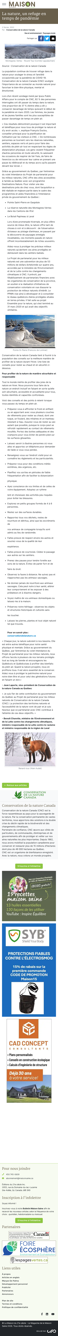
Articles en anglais (10, 1277)
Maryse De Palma (10, 1281)
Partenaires (7, 1291)
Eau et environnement (33, 33)
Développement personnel (15, 1284)
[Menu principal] (4, 4)
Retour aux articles (16, 785)
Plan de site (7, 1300)
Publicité (6, 1287)
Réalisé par (41, 1331)
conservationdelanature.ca (21, 635)
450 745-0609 (12, 1174)
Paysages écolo (49, 33)
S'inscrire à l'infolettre (29, 866)
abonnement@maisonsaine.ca (19, 1178)
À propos (6, 1274)
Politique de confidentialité (15, 1307)
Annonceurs (7, 1294)
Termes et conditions (12, 1304)
